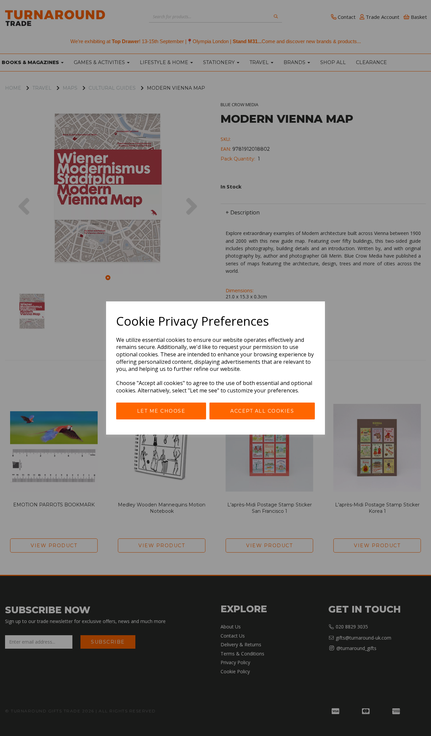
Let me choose (161, 411)
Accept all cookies (262, 411)
